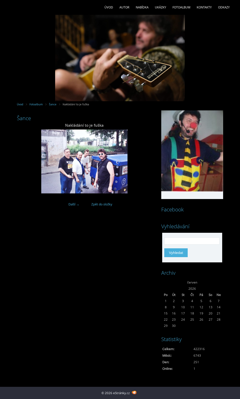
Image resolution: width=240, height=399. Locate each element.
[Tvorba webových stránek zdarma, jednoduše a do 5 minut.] (134, 393)
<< (166, 282)
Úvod (108, 7)
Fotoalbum (181, 7)
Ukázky (160, 7)
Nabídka (142, 7)
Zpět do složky (101, 204)
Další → (73, 204)
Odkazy (224, 7)
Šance (52, 104)
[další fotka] (146, 161)
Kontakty (204, 7)
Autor (124, 7)
